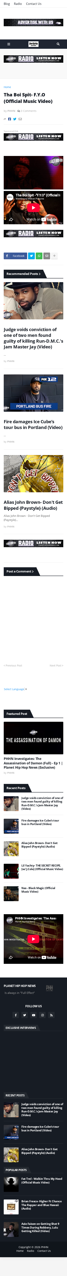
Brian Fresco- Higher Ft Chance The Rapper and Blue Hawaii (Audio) (41, 1205)
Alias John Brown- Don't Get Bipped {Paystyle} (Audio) (33, 505)
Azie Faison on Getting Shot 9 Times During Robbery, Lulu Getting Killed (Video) (40, 1227)
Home (7, 87)
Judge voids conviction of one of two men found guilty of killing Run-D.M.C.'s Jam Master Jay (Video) (33, 338)
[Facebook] (9, 119)
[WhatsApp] (39, 256)
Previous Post (14, 665)
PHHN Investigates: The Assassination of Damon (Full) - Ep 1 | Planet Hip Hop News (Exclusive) (33, 763)
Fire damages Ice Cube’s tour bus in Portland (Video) (33, 424)
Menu (9, 44)
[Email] (20, 119)
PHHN (44, 1247)
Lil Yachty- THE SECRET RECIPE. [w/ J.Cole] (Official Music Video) (42, 867)
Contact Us (34, 4)
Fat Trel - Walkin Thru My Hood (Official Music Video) (41, 1180)
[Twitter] (14, 119)
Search (58, 44)
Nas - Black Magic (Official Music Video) (38, 890)
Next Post (55, 665)
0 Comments (28, 111)
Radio (18, 4)
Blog (7, 4)
